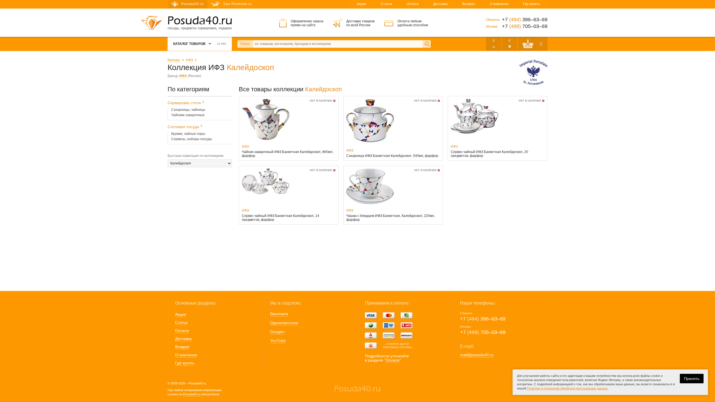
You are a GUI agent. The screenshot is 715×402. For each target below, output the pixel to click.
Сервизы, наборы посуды (191, 139)
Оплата (413, 4)
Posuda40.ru (191, 394)
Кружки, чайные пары (188, 134)
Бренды (174, 60)
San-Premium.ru (237, 4)
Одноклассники (284, 322)
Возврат (468, 4)
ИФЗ (189, 60)
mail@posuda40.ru (477, 355)
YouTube (278, 340)
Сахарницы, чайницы (188, 110)
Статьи (386, 4)
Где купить (531, 4)
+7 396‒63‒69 (483, 319)
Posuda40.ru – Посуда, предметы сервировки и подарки (200, 23)
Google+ (277, 331)
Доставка (440, 4)
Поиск (245, 44)
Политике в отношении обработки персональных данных (567, 388)
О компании (499, 4)
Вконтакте (279, 314)
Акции (361, 4)
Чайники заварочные (188, 115)
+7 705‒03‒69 (483, 332)
